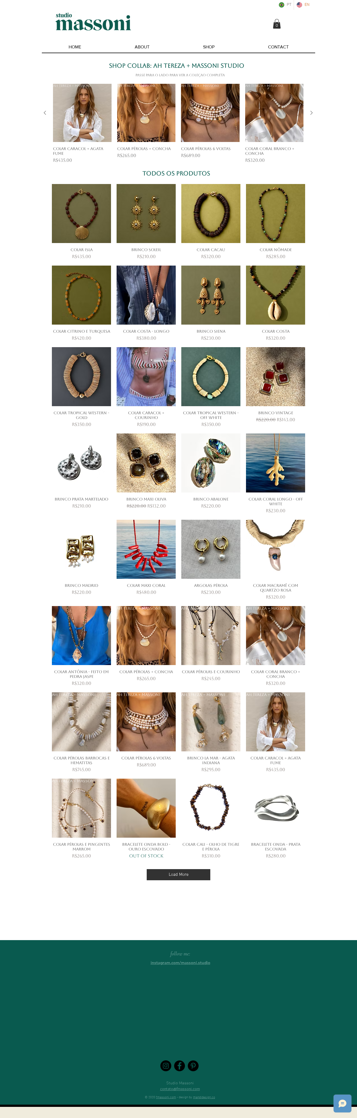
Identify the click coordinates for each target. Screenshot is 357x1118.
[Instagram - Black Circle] (165, 1065)
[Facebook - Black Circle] (179, 1065)
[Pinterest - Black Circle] (193, 1065)
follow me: (180, 953)
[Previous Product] (45, 112)
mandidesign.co (204, 1097)
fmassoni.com (166, 1097)
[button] (277, 24)
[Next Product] (311, 112)
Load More (179, 874)
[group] (178, 124)
